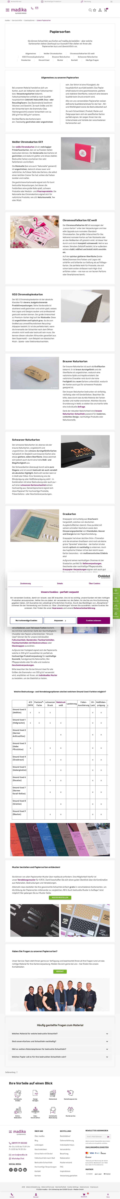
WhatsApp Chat (17, 1159)
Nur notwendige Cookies (26, 621)
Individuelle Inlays (67, 1145)
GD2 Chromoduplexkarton (33, 57)
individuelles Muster (48, 675)
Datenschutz (84, 1187)
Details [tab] (60, 583)
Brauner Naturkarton (61, 57)
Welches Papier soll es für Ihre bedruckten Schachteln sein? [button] (39, 1057)
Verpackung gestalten (68, 1176)
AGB (23, 1187)
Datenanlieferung (67, 1141)
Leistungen (39, 1145)
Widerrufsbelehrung (33, 1187)
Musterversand (66, 1163)
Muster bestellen (60, 898)
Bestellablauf (65, 1136)
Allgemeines (31, 54)
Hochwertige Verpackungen (46, 1167)
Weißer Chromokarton (53, 54)
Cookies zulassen (93, 621)
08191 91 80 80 (19, 1143)
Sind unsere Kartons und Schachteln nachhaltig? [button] (34, 1041)
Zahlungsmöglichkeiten (97, 1152)
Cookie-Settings (73, 1187)
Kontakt (74, 60)
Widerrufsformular (47, 1187)
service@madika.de (19, 1155)
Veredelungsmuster (27, 880)
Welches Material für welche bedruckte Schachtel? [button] (35, 1034)
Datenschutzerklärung (84, 608)
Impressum (57, 608)
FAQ (61, 1167)
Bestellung (65, 1131)
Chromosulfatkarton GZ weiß (82, 54)
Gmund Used (44, 60)
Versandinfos (65, 1149)
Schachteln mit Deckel (44, 1154)
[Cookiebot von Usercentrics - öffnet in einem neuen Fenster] (100, 576)
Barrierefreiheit (60, 1187)
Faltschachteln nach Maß (45, 1158)
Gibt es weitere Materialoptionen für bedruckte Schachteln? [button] (39, 1049)
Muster (60, 60)
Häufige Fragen (92, 60)
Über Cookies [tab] (94, 583)
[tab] (60, 1033)
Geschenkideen (41, 1149)
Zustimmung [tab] (25, 583)
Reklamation (65, 1158)
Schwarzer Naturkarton (88, 57)
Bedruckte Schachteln (43, 1163)
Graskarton (26, 60)
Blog (36, 1141)
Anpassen (58, 621)
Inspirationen (65, 1171)
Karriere (38, 1176)
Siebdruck (60, 702)
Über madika (40, 1136)
